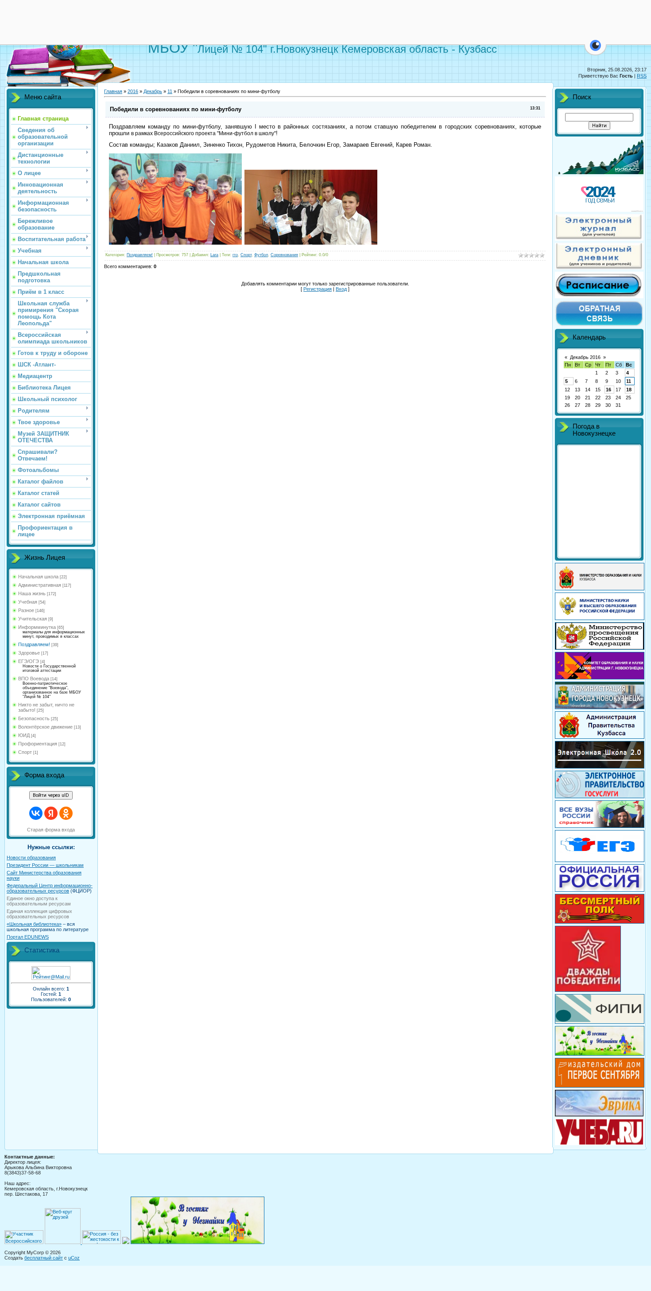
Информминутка (37, 627)
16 (608, 389)
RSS (642, 75)
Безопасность (34, 718)
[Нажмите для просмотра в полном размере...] (175, 243)
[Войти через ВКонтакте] (36, 813)
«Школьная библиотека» (34, 924)
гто (235, 255)
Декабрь (152, 91)
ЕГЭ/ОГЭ (28, 661)
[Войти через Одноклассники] (66, 813)
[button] (595, 50)
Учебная (27, 602)
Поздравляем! (34, 644)
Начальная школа (38, 576)
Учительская (32, 618)
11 (169, 91)
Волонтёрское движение (45, 726)
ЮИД (24, 735)
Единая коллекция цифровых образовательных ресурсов (39, 914)
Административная (39, 585)
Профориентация (37, 743)
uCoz (74, 1257)
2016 (133, 91)
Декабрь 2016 (585, 357)
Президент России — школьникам (45, 865)
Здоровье (29, 652)
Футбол (261, 255)
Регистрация (317, 289)
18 (629, 389)
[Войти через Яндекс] (51, 813)
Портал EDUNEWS (28, 937)
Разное (26, 610)
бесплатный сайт (43, 1257)
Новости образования (31, 857)
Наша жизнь (32, 593)
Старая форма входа (51, 829)
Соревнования (284, 255)
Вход (341, 289)
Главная (113, 91)
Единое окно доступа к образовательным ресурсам (39, 901)
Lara (214, 255)
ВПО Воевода (33, 678)
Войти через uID (51, 795)
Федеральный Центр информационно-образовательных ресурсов (50, 888)
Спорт (25, 752)
